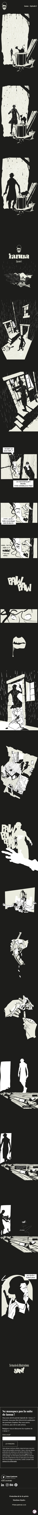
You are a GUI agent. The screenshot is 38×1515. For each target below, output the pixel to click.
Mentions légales (19, 1500)
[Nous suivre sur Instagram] (7, 1485)
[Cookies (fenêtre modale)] (34, 1511)
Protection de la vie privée (19, 1496)
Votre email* (6, 1435)
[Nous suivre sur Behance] (12, 1485)
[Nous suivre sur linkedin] (3, 1485)
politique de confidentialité (9, 1461)
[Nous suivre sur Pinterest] (16, 1485)
